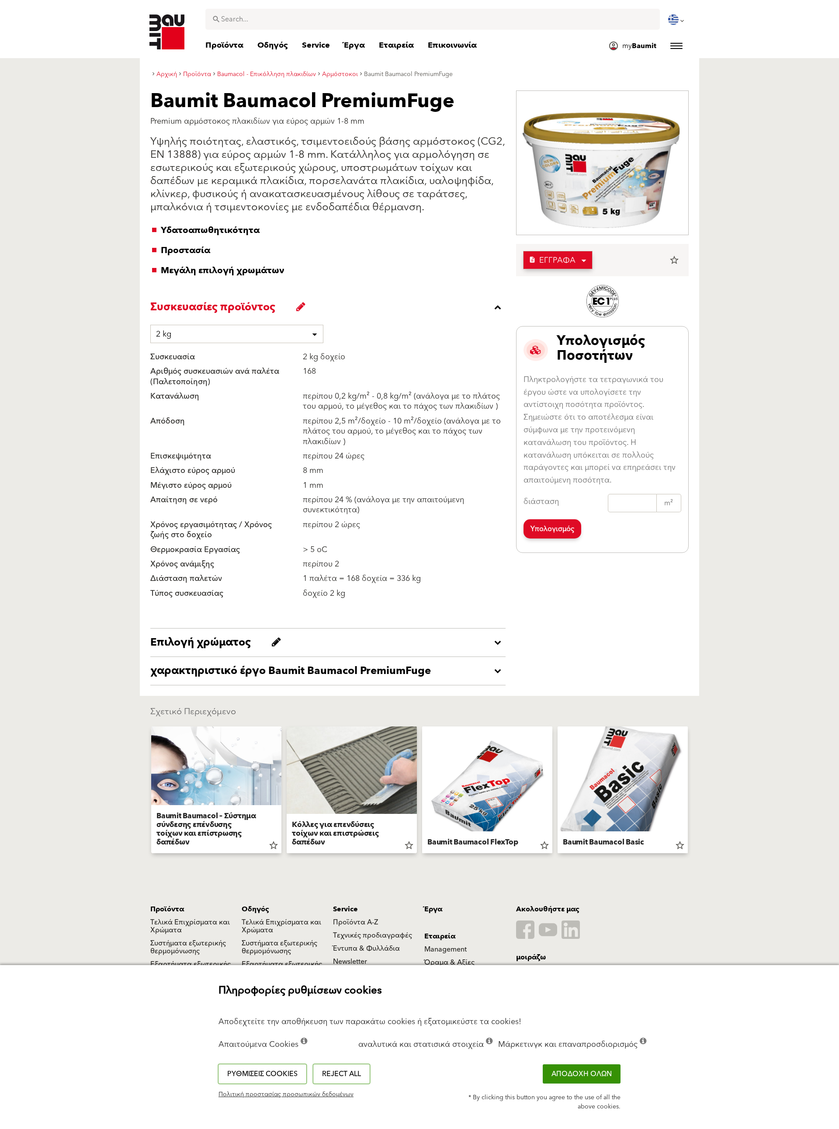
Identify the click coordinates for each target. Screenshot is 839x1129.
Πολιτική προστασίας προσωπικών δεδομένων (286, 1094)
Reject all (341, 1074)
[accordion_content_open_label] (330, 643)
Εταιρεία (439, 936)
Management (445, 949)
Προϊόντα (167, 909)
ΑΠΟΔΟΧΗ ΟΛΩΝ (581, 1074)
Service (345, 909)
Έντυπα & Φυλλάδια (366, 948)
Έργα (433, 909)
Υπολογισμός (552, 529)
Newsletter (350, 961)
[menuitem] (677, 20)
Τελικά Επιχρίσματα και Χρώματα (190, 926)
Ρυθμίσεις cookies (262, 1074)
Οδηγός (255, 909)
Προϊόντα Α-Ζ (355, 922)
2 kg (163, 334)
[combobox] (432, 19)
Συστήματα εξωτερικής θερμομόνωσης (188, 947)
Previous (148, 791)
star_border (674, 260)
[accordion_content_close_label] (330, 307)
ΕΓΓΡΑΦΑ (552, 260)
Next (691, 791)
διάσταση (541, 501)
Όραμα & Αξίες (449, 962)
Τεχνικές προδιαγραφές (372, 935)
